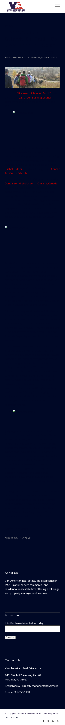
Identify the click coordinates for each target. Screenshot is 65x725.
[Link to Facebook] (43, 721)
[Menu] (55, 6)
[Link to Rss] (57, 721)
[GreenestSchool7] (32, 77)
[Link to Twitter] (48, 721)
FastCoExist (21, 529)
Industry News (49, 57)
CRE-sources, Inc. (12, 717)
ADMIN (28, 537)
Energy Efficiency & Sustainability (22, 57)
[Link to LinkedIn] (53, 721)
